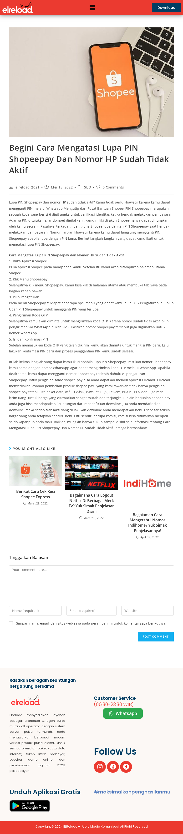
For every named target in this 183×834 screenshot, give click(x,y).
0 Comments (113, 187)
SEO (87, 187)
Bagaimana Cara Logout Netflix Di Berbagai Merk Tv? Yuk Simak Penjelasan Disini (92, 503)
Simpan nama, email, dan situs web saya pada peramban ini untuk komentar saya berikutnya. (91, 623)
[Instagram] (100, 767)
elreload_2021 (27, 187)
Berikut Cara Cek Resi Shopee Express (35, 494)
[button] (92, 8)
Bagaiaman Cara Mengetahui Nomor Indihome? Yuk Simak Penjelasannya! (147, 522)
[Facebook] (113, 767)
